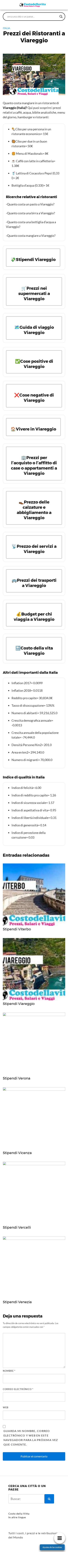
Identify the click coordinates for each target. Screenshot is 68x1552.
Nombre (9, 1370)
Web (5, 1407)
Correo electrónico (18, 1389)
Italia (6, 28)
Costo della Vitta (18, 1513)
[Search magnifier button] (61, 16)
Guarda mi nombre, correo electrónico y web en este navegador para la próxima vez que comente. (30, 1437)
